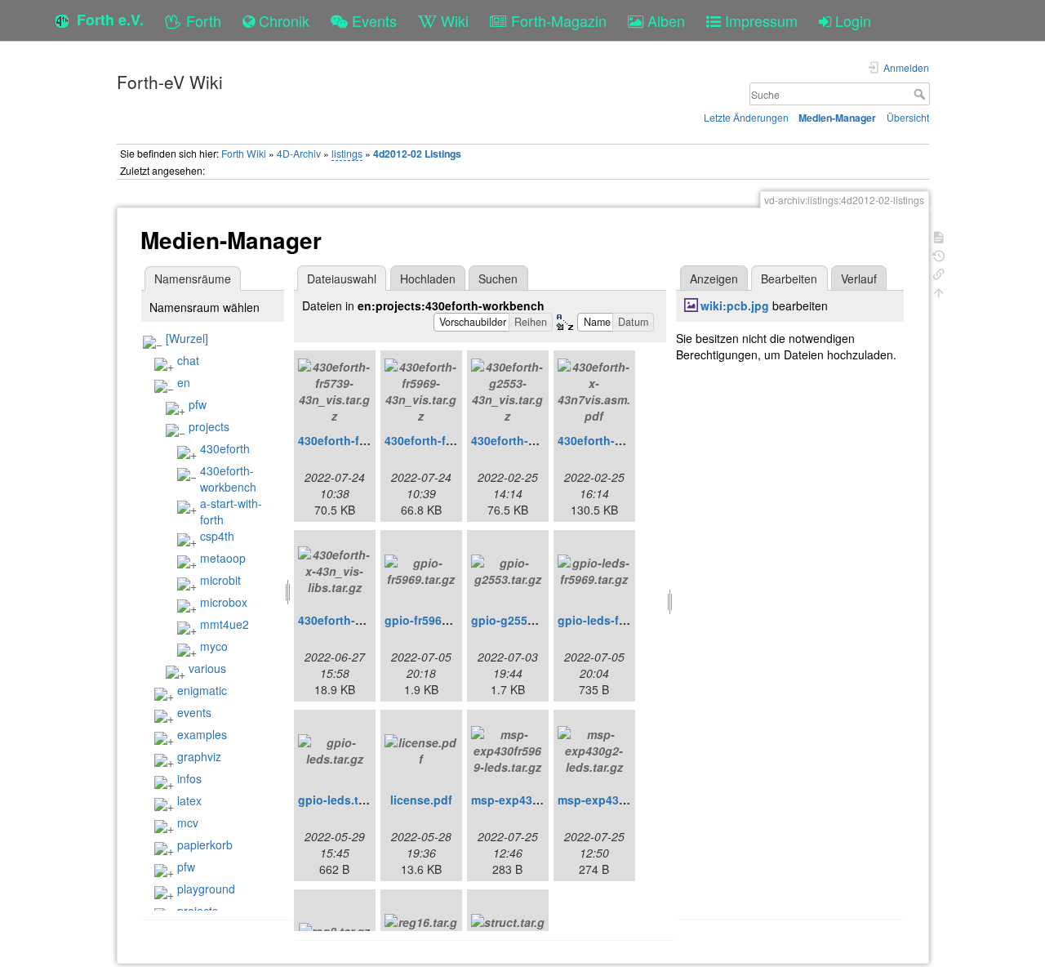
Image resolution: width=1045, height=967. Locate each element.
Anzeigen (714, 278)
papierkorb (205, 844)
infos (189, 778)
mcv (187, 822)
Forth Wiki (243, 153)
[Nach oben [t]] (939, 291)
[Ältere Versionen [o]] (939, 254)
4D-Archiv (299, 153)
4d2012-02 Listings (417, 153)
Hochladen (428, 278)
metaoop (223, 558)
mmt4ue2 (224, 624)
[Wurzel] (187, 338)
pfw (198, 404)
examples (202, 734)
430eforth (225, 448)
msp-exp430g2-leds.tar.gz (629, 799)
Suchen (498, 278)
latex (189, 800)
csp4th (217, 536)
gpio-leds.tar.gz (341, 799)
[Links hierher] (939, 272)
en (183, 382)
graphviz (199, 756)
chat (188, 360)
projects (209, 426)
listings (346, 153)
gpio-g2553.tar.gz (519, 620)
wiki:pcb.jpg (734, 305)
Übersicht (908, 117)
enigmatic (202, 690)
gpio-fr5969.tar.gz (433, 620)
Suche (921, 94)
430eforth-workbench (228, 478)
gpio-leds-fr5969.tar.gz (620, 620)
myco (214, 646)
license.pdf (421, 799)
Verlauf (859, 278)
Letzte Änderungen (746, 117)
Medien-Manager (837, 117)
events (194, 712)
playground (206, 888)
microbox (223, 602)
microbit (220, 580)
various (207, 668)
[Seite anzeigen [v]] (939, 235)
